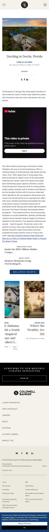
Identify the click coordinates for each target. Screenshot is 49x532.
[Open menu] (3, 5)
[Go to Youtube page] (17, 453)
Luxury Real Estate (33, 323)
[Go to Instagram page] (27, 453)
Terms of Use (26, 460)
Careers (6, 415)
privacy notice (9, 517)
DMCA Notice (29, 486)
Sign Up (24, 378)
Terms (4, 482)
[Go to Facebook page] (22, 453)
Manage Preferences (24, 523)
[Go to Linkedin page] (32, 453)
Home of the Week (24, 62)
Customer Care (7, 470)
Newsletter (7, 440)
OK (24, 528)
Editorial (6, 428)
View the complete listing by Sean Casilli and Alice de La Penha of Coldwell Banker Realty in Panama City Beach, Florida (24, 238)
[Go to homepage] (24, 4)
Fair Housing (6, 486)
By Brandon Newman (27, 338)
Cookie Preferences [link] (31, 489)
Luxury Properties (11, 403)
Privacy (44, 466)
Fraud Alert (5, 489)
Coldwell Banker (10, 434)
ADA (26, 482)
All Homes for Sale (8, 493)
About (5, 422)
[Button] (45, 4)
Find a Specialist (10, 409)
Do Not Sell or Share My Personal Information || (16, 466)
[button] (22, 79)
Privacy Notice (37, 460)
